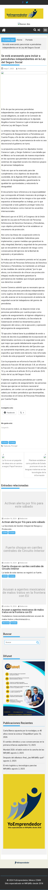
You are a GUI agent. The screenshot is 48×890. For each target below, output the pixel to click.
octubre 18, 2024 (10, 519)
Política (4, 442)
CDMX (5, 532)
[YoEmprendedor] (3, 29)
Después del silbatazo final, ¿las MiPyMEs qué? (23, 757)
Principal (14, 446)
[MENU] (45, 30)
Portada (12, 442)
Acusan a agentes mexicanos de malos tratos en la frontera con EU (24, 592)
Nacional (6, 623)
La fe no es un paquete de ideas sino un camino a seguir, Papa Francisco (12, 463)
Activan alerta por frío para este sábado (24, 505)
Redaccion (22, 69)
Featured (7, 446)
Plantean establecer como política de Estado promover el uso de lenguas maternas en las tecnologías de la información (35, 467)
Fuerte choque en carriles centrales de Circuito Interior (24, 549)
